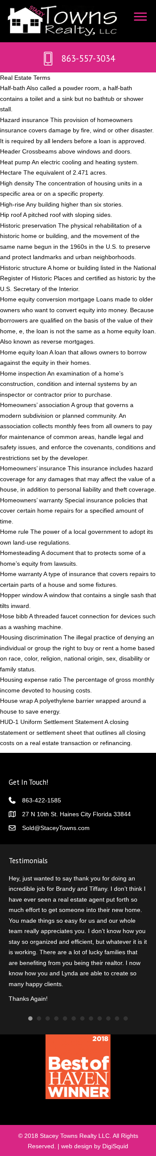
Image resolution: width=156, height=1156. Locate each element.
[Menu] (140, 16)
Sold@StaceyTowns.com (56, 827)
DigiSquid (115, 1142)
